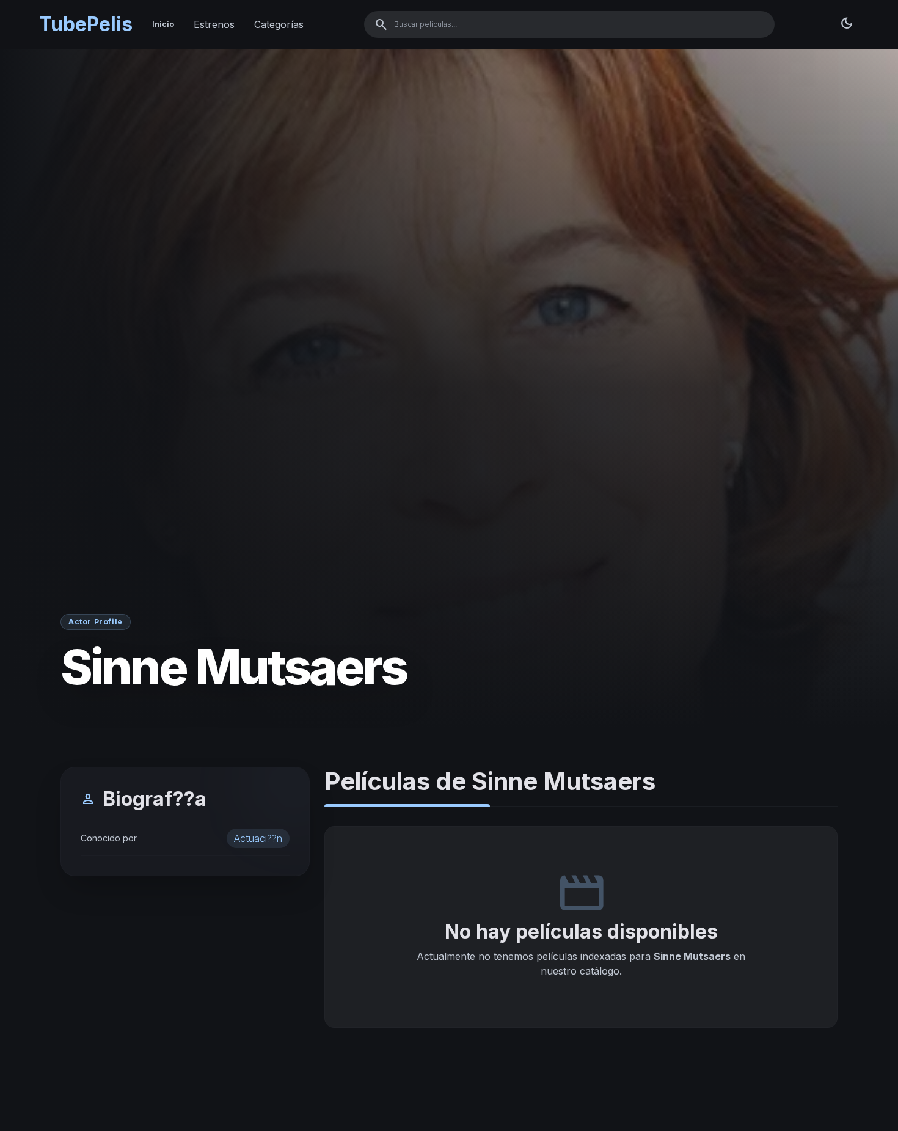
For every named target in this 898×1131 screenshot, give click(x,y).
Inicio (163, 24)
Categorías (279, 24)
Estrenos (214, 24)
